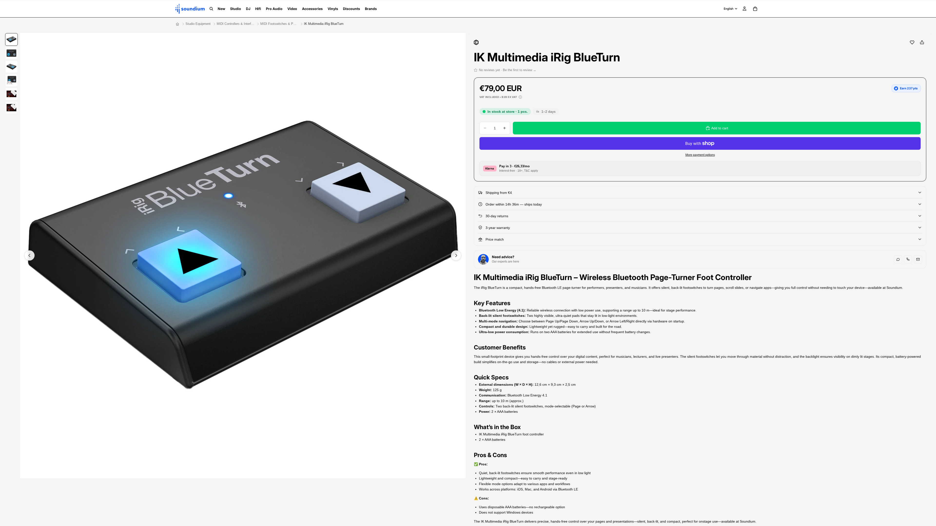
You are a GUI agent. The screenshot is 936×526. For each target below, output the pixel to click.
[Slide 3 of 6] (11, 67)
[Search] (211, 8)
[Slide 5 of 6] (11, 94)
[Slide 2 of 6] (11, 53)
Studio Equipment (198, 24)
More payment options (700, 154)
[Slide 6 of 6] (11, 107)
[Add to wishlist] (912, 42)
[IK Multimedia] (476, 42)
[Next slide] (456, 255)
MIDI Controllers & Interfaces (235, 24)
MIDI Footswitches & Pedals (279, 24)
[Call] (908, 259)
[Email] (918, 259)
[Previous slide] (29, 255)
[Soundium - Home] (177, 24)
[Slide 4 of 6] (11, 80)
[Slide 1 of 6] (11, 39)
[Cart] (755, 8)
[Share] (921, 42)
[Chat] (898, 259)
